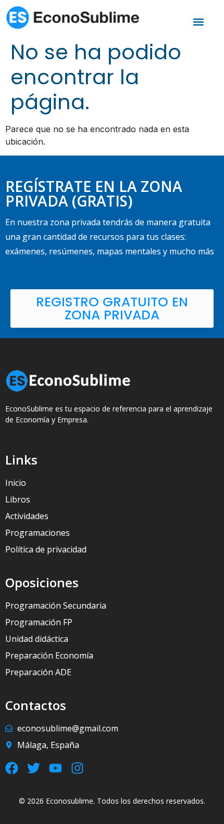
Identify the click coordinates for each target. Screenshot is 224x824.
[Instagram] (77, 768)
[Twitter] (33, 768)
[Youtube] (55, 768)
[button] (198, 21)
